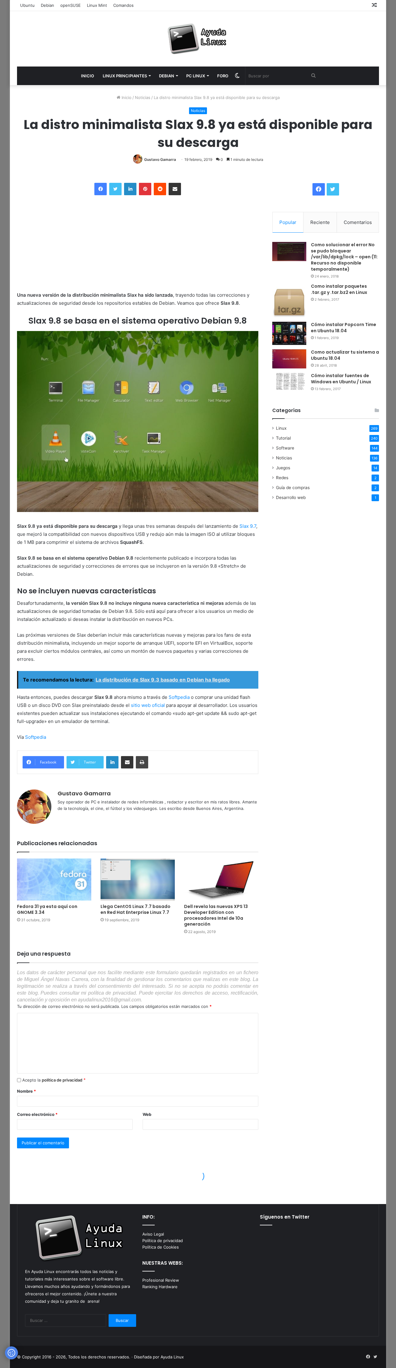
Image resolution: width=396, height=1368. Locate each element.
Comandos (123, 5)
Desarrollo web (291, 497)
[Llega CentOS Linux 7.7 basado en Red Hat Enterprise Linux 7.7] (138, 879)
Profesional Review (160, 1280)
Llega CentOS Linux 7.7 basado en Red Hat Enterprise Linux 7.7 (135, 909)
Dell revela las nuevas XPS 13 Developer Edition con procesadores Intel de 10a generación (216, 915)
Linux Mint (97, 5)
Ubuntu (27, 5)
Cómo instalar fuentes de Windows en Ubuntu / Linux (341, 378)
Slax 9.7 (247, 526)
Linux (281, 428)
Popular (287, 222)
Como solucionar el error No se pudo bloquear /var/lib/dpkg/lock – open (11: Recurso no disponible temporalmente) (344, 257)
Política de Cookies (160, 1247)
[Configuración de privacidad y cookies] (11, 1352)
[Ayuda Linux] (198, 39)
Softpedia (179, 697)
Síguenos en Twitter (284, 1217)
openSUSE (70, 5)
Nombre (26, 1091)
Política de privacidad (162, 1240)
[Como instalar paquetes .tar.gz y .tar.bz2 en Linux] (289, 300)
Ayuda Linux (172, 1356)
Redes (282, 477)
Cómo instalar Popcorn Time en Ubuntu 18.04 (343, 327)
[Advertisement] (63, 243)
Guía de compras (293, 487)
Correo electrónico (37, 1114)
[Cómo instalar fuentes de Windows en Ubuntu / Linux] (289, 381)
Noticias (142, 97)
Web (147, 1114)
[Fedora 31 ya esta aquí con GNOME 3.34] (54, 879)
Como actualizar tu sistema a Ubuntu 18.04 (345, 355)
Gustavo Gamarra (160, 159)
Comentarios (358, 222)
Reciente (320, 222)
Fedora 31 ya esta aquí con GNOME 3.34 (47, 909)
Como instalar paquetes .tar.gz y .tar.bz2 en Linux (339, 289)
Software (285, 447)
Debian (47, 5)
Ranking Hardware (160, 1286)
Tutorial (283, 438)
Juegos (283, 467)
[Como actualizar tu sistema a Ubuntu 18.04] (289, 358)
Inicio (125, 97)
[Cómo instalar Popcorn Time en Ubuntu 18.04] (289, 333)
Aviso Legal (153, 1234)
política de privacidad (62, 1080)
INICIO (87, 75)
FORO (222, 75)
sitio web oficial (148, 705)
